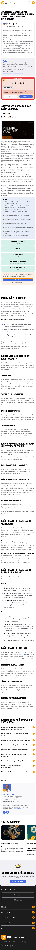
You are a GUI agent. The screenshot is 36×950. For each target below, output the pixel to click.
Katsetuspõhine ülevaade (18, 282)
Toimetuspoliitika (7, 73)
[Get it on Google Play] (18, 894)
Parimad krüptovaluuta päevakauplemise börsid (11, 844)
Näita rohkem (17, 808)
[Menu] (33, 2)
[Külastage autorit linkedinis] (4, 812)
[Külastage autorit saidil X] (7, 812)
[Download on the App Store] (18, 899)
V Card (23, 654)
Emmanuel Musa (17, 24)
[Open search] (29, 2)
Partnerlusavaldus (18, 73)
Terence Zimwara (13, 23)
